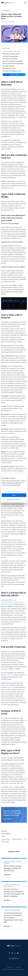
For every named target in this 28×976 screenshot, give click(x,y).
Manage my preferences (13, 499)
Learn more (7, 819)
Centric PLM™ (10, 675)
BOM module (11, 687)
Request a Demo (14, 74)
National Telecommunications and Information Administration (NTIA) (12, 602)
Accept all (14, 495)
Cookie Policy (16, 485)
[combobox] (15, 958)
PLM (16, 117)
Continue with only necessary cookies (14, 491)
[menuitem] (10, 967)
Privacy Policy (7, 485)
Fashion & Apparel (5, 833)
